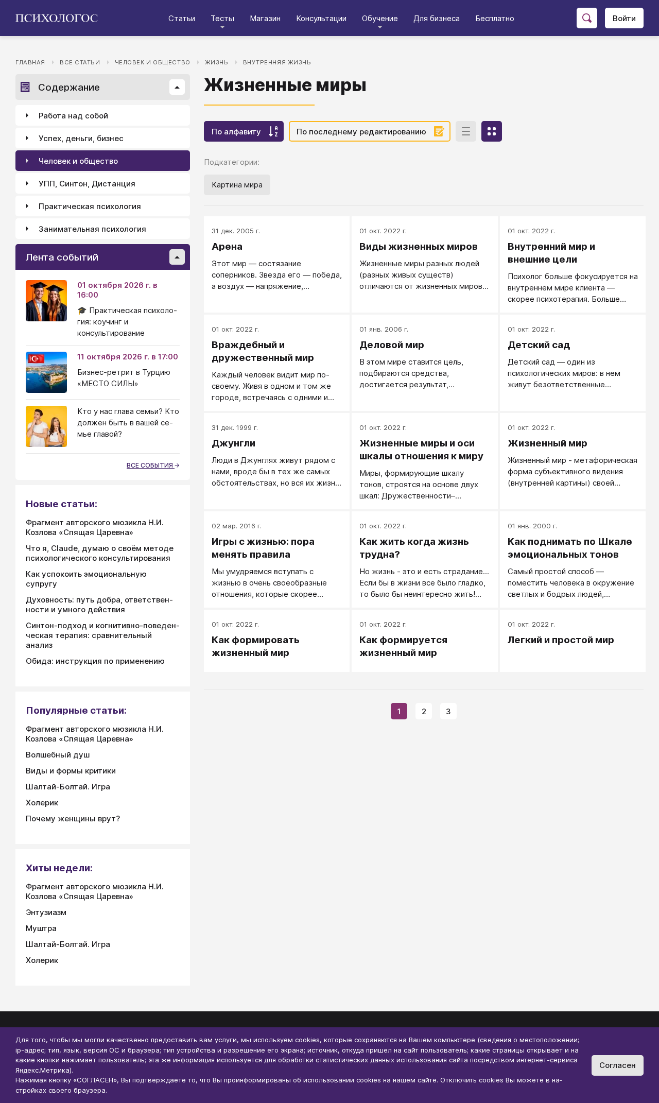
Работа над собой (73, 115)
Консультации (321, 18)
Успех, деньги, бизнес (81, 138)
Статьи (181, 18)
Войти (624, 18)
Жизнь (217, 62)
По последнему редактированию (361, 131)
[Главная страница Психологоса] (60, 18)
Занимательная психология (92, 229)
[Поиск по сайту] (587, 18)
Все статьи (80, 62)
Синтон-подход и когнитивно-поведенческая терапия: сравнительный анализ (103, 635)
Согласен (617, 1065)
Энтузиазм (46, 912)
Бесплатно (494, 18)
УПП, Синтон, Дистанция (87, 183)
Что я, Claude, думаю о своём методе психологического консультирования (100, 553)
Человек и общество (152, 62)
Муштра (41, 928)
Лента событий (62, 257)
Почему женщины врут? (73, 818)
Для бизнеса (436, 18)
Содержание (69, 87)
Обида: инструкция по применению (95, 661)
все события (151, 465)
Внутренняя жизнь (277, 62)
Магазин (265, 18)
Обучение (380, 18)
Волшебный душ (58, 755)
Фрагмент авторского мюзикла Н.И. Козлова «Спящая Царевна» (95, 527)
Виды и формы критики (71, 770)
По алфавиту (236, 131)
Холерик (42, 802)
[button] (177, 87)
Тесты (222, 18)
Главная (30, 62)
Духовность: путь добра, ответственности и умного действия (99, 604)
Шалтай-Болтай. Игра (68, 786)
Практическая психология (90, 206)
